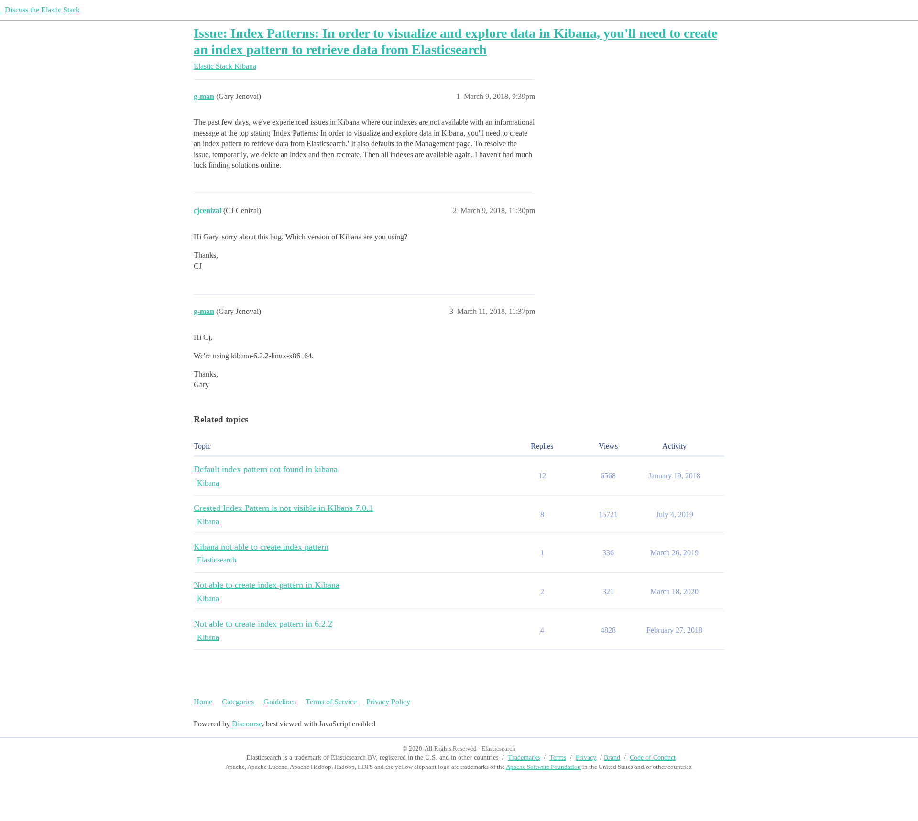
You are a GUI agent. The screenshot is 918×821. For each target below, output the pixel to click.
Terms (557, 757)
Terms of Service (331, 702)
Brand (612, 757)
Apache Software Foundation (543, 766)
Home (203, 702)
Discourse (247, 724)
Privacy (586, 757)
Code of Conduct (653, 757)
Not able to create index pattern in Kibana (266, 585)
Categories (238, 702)
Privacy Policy (388, 702)
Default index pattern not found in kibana (266, 469)
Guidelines (279, 702)
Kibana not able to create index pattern (261, 546)
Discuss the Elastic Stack (42, 10)
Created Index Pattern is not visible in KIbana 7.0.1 (283, 508)
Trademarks (524, 757)
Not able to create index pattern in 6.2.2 (263, 623)
